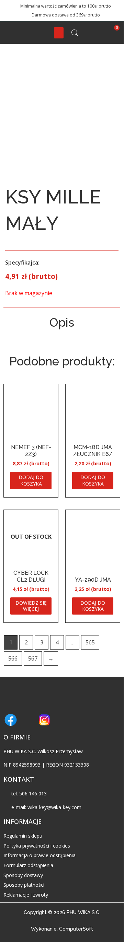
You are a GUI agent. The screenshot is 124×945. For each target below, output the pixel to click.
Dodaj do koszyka (31, 480)
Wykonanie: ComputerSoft (62, 929)
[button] (59, 32)
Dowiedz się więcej (31, 605)
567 (32, 658)
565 (90, 642)
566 (13, 658)
